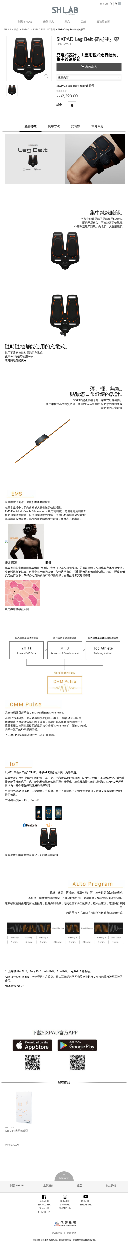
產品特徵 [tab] (30, 126)
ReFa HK (44, 1201)
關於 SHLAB (25, 21)
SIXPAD (25, 29)
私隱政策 (57, 1232)
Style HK (44, 1208)
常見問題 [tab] (98, 126)
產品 (67, 21)
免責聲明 (71, 1232)
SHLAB (7, 29)
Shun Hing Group (65, 1223)
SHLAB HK (44, 1211)
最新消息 (48, 21)
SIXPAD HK (44, 1204)
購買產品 (90, 67)
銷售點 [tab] (75, 126)
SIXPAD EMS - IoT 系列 (44, 29)
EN (106, 3)
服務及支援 (103, 21)
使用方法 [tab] (54, 126)
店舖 (83, 21)
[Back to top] (122, 1237)
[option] (29, 58)
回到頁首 (64, 1178)
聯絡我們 (111, 1185)
